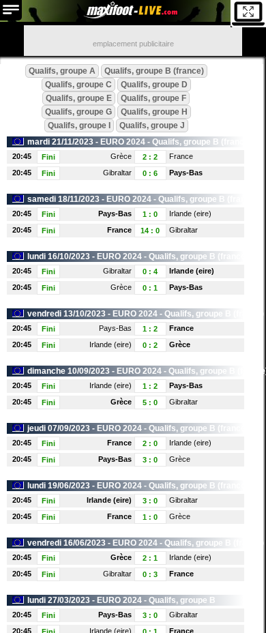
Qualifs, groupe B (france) (154, 71)
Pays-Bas (186, 172)
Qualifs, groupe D (154, 84)
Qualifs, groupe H (154, 112)
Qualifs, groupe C (78, 84)
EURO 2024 (122, 142)
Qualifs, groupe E (79, 98)
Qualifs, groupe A (62, 71)
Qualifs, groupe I (79, 125)
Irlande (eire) (190, 213)
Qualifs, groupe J (152, 125)
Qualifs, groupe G (78, 112)
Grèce (121, 156)
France (181, 156)
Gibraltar (117, 172)
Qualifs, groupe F (153, 98)
